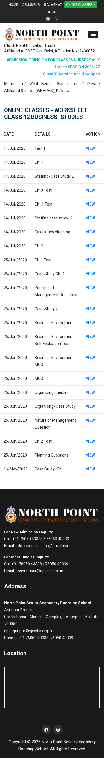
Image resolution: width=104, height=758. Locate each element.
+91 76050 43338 (27, 539)
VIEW (90, 148)
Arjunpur (31, 5)
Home (13, 5)
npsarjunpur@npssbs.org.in (39, 571)
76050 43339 (57, 539)
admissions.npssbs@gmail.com (43, 546)
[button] (93, 34)
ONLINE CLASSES (79, 5)
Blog (52, 12)
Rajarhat (53, 5)
